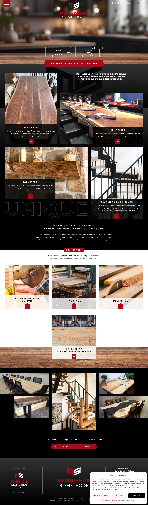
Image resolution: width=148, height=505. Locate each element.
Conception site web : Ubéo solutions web (62, 501)
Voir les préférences (101, 496)
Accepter (136, 496)
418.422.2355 (121, 3)
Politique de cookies (108, 500)
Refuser (119, 496)
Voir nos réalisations (72, 447)
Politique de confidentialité (125, 500)
